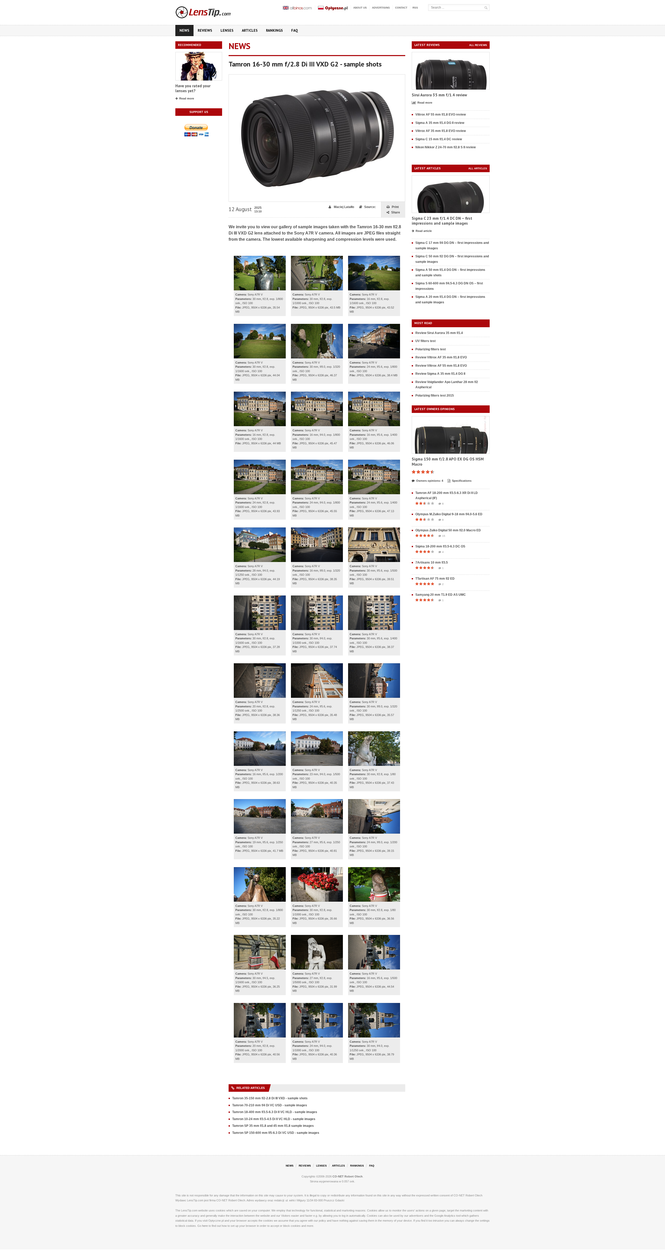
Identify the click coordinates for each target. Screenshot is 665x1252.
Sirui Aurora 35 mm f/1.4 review (439, 94)
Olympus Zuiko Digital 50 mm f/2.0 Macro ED (448, 530)
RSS (415, 7)
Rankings (274, 30)
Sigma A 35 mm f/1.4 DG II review (439, 123)
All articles (477, 168)
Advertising (381, 7)
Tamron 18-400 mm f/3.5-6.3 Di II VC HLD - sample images (274, 1112)
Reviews (205, 30)
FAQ (294, 30)
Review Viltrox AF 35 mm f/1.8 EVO (441, 357)
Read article (424, 230)
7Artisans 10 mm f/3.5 (431, 562)
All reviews (478, 45)
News (184, 30)
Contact (401, 7)
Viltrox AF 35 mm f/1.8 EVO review (440, 131)
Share (395, 212)
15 (443, 535)
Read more (186, 98)
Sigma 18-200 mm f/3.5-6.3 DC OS (440, 546)
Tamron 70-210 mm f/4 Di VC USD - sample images (269, 1105)
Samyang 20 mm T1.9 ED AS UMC (440, 595)
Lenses (227, 30)
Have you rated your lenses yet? (192, 88)
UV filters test (425, 341)
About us (360, 7)
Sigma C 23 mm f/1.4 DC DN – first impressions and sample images (442, 221)
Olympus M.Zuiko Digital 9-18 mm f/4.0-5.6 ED (448, 514)
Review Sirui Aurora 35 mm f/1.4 (439, 333)
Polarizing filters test (430, 349)
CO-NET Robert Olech (347, 1176)
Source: (370, 207)
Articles (250, 30)
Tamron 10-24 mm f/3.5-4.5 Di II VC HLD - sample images (273, 1119)
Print (395, 207)
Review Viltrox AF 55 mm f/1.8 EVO (441, 365)
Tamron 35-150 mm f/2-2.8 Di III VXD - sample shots (270, 1098)
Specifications (461, 480)
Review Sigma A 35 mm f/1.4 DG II (440, 374)
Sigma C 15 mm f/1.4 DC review (438, 139)
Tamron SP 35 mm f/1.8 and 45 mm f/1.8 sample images (273, 1126)
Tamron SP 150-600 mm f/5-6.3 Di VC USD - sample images (275, 1133)
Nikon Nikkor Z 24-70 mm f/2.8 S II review (445, 147)
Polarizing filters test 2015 (434, 395)
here (205, 1225)
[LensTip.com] (210, 11)
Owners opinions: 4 (429, 480)
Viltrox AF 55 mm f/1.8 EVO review (440, 114)
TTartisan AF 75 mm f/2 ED (435, 578)
